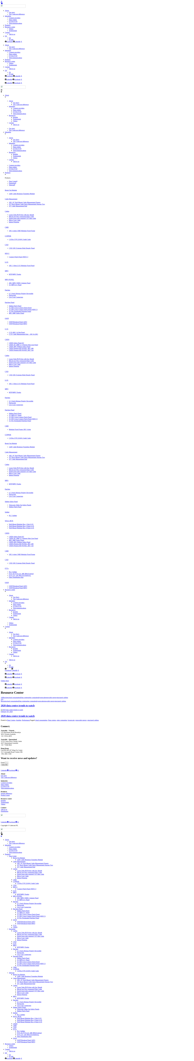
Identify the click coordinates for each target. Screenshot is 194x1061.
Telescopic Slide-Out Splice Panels (20, 505)
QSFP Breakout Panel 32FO (18, 322)
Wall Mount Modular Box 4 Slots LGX (21, 528)
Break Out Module (11, 190)
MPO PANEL (9, 279)
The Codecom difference (17, 14)
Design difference (6, 793)
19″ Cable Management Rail (18, 206)
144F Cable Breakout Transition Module (22, 194)
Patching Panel (9, 302)
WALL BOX (9, 521)
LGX (6, 262)
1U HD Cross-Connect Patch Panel (20, 308)
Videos (11, 29)
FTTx (7, 568)
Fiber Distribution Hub (16, 577)
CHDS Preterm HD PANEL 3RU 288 (21, 348)
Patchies (7, 290)
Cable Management (11, 199)
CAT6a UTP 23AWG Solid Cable (20, 239)
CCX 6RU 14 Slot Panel (17, 332)
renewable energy (51, 697)
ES (10, 38)
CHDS (7, 339)
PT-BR (11, 40)
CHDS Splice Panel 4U (16, 343)
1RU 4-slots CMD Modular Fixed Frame (22, 231)
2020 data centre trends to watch (18, 705)
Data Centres (11, 720)
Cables (7, 211)
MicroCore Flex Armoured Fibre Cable (21, 216)
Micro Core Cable (14, 220)
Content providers (14, 18)
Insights (15, 117)
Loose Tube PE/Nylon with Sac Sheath (21, 215)
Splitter (7, 512)
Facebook (9, 41)
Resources (12, 115)
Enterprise (12, 183)
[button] (97, 91)
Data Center (13, 181)
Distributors (4, 811)
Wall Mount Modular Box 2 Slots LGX (21, 526)
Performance (26, 720)
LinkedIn (17, 41)
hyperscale (42, 697)
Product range (5, 795)
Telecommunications (15, 23)
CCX (6, 329)
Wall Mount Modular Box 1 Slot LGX (21, 524)
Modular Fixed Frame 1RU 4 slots (20, 429)
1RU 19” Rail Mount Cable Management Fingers (24, 202)
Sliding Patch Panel (15, 306)
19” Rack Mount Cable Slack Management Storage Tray (27, 204)
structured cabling (62, 697)
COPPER (8, 236)
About (7, 10)
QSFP (7, 318)
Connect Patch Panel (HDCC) (18, 257)
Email (3, 762)
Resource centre (10, 27)
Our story (12, 12)
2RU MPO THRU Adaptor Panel (19, 283)
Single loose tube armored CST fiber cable (22, 218)
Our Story (16, 103)
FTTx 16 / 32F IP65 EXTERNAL (20, 575)
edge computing (33, 697)
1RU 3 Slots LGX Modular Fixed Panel (21, 265)
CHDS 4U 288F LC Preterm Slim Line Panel (23, 345)
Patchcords (12, 295)
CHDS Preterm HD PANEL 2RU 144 (21, 350)
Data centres (13, 20)
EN (6, 36)
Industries (8, 16)
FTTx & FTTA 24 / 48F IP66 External (21, 574)
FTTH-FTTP (13, 21)
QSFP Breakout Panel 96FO (18, 324)
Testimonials (13, 30)
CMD (7, 227)
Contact (7, 32)
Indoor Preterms (14, 222)
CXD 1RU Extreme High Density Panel (22, 248)
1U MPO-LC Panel (15, 285)
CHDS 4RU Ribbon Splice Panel (19, 346)
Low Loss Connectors (16, 297)
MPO (6, 271)
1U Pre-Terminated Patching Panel (20, 311)
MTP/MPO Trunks (15, 274)
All (2, 697)
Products (7, 25)
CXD (6, 245)
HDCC (7, 253)
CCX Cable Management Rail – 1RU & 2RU (23, 334)
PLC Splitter (13, 515)
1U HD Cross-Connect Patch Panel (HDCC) (23, 309)
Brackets (5, 697)
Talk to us (12, 34)
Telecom (11, 185)
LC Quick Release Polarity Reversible (21, 293)
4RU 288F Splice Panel (16, 313)
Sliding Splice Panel (11, 501)
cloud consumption (14, 697)
